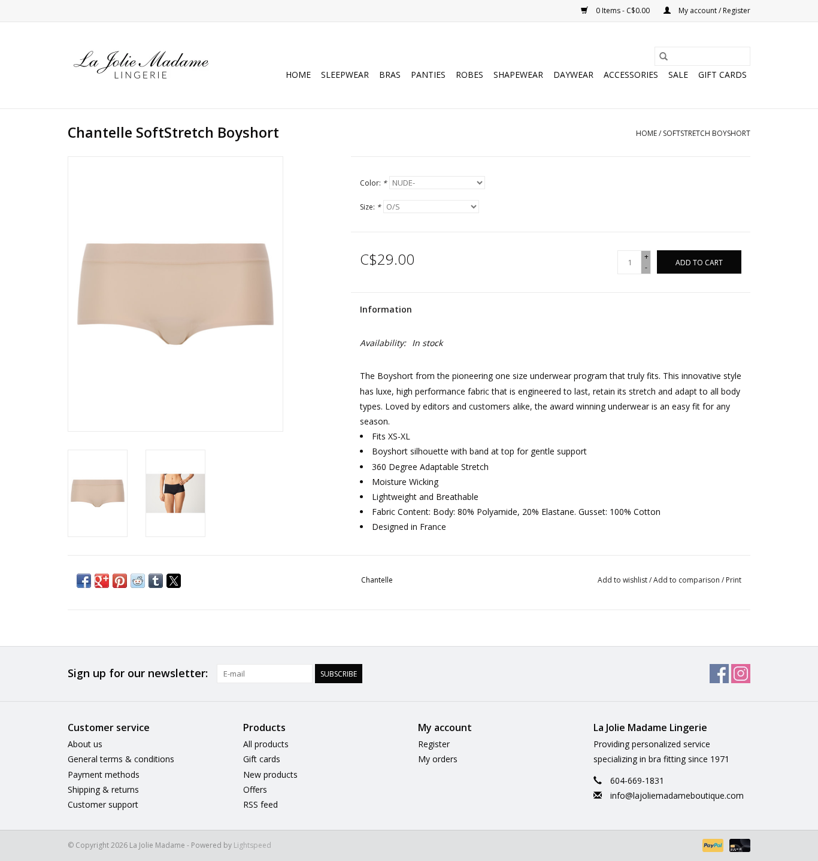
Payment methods (104, 774)
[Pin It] (120, 581)
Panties (428, 74)
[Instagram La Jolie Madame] (740, 673)
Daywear (573, 74)
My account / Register (713, 10)
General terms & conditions (121, 759)
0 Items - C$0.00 (623, 10)
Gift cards (722, 74)
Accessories (631, 74)
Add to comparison (687, 580)
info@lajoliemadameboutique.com (677, 795)
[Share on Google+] (102, 581)
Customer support (103, 804)
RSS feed (260, 804)
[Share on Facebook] (84, 581)
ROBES (469, 74)
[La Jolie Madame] (141, 65)
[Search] (663, 56)
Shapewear (518, 74)
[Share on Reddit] (138, 581)
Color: (373, 183)
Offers (255, 789)
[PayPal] (711, 844)
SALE (678, 74)
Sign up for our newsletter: (138, 673)
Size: (370, 207)
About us (85, 744)
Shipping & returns (103, 789)
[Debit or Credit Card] (737, 844)
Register (434, 744)
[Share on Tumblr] (156, 581)
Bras (390, 74)
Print (733, 580)
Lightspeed (252, 845)
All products (266, 744)
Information (386, 309)
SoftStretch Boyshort (706, 133)
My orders (438, 759)
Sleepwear (345, 74)
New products (270, 774)
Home (298, 74)
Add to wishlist (623, 580)
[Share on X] (173, 581)
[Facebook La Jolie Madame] (719, 673)
